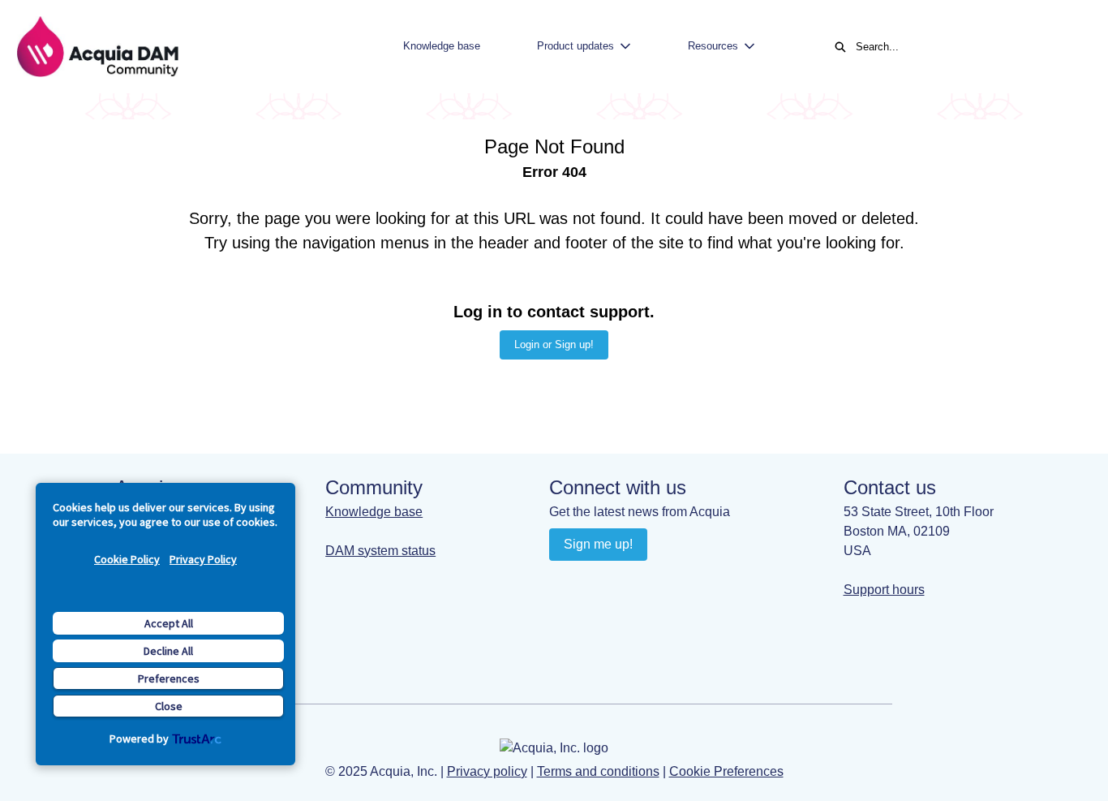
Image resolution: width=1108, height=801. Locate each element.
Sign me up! (598, 544)
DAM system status (380, 551)
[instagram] (626, 581)
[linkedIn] (563, 581)
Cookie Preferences (726, 771)
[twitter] (658, 581)
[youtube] (595, 581)
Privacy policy (487, 771)
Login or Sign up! (554, 344)
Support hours (884, 589)
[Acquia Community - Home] (97, 46)
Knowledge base (441, 46)
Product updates (575, 46)
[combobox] (965, 47)
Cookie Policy (127, 559)
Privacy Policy (203, 559)
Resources (713, 46)
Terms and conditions (598, 771)
